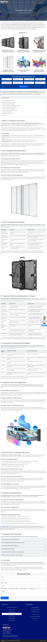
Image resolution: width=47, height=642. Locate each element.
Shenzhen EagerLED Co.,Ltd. (11, 640)
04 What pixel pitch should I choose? (8, 548)
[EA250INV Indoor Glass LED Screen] (23, 62)
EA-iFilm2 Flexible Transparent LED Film (39, 70)
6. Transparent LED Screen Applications (8, 108)
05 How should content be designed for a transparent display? (12, 551)
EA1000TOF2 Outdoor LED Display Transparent (39, 51)
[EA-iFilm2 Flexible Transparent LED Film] (39, 62)
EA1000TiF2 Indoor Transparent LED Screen (8, 70)
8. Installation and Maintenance (7, 111)
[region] (23, 239)
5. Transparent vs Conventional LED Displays (9, 107)
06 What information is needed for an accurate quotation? (12, 555)
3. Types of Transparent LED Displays (8, 103)
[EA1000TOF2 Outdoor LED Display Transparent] (39, 42)
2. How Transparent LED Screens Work (8, 102)
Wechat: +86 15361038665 (7, 633)
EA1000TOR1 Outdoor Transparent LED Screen (8, 51)
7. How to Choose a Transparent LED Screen (9, 110)
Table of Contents (5, 97)
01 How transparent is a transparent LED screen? (10, 539)
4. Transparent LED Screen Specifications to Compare (11, 105)
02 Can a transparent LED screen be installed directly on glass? (12, 542)
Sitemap (41, 640)
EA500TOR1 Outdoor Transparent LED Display (23, 51)
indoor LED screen (17, 145)
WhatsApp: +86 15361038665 (7, 629)
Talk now (44, 325)
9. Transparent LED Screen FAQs (7, 113)
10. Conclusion (4, 115)
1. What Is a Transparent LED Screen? (8, 100)
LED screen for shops (6, 378)
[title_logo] (4, 0)
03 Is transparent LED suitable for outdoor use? (10, 545)
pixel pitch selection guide (28, 338)
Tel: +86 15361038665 (6, 632)
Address (4, 635)
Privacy (44, 640)
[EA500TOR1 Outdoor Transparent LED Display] (23, 42)
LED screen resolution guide (13, 164)
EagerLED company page (29, 487)
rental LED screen (36, 251)
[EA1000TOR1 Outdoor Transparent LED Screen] (8, 42)
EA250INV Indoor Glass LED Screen (23, 70)
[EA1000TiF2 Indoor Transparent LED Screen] (8, 62)
